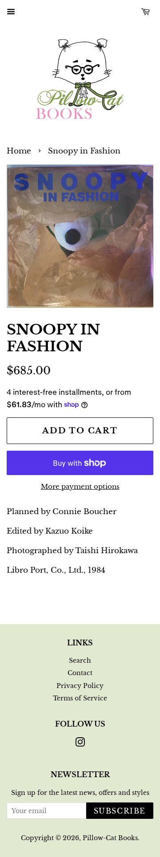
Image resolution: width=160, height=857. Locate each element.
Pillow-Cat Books (110, 838)
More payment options (80, 486)
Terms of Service (80, 698)
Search (80, 660)
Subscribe (120, 810)
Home (19, 151)
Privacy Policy (80, 686)
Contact (80, 673)
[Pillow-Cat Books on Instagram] (80, 744)
